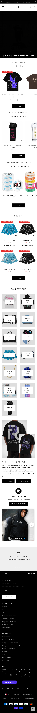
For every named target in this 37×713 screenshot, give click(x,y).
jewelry (9, 372)
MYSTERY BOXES (27, 337)
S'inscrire (9, 596)
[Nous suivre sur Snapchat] (27, 689)
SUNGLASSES (27, 355)
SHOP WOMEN (23, 481)
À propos (5, 610)
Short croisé (27, 240)
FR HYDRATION (27, 390)
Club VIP (4, 655)
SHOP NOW (18, 106)
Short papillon (9, 269)
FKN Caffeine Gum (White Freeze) (12, 196)
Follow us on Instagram (18, 504)
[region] (18, 32)
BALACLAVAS (27, 372)
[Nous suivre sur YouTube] (18, 689)
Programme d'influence (9, 622)
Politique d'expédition (8, 649)
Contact (4, 607)
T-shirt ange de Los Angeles (12, 95)
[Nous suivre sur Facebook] (3, 689)
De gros (4, 652)
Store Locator (6, 628)
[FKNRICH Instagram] (6, 573)
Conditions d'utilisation (9, 640)
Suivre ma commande (9, 616)
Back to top (31, 573)
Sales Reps (5, 661)
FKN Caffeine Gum (10, 390)
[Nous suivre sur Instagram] (8, 689)
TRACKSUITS (10, 319)
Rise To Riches (6, 658)
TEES (9, 301)
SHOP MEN (8, 481)
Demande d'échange (8, 625)
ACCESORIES (10, 337)
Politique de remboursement (11, 646)
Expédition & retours (8, 619)
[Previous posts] (5, 524)
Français (26, 694)
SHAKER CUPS (9, 408)
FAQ (3, 613)
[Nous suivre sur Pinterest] (13, 689)
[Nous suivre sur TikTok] (23, 689)
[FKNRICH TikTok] (18, 573)
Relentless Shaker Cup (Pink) (12, 146)
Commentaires (6, 637)
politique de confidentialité (10, 643)
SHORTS (10, 355)
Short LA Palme (9, 240)
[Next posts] (31, 524)
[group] (18, 32)
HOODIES (27, 301)
